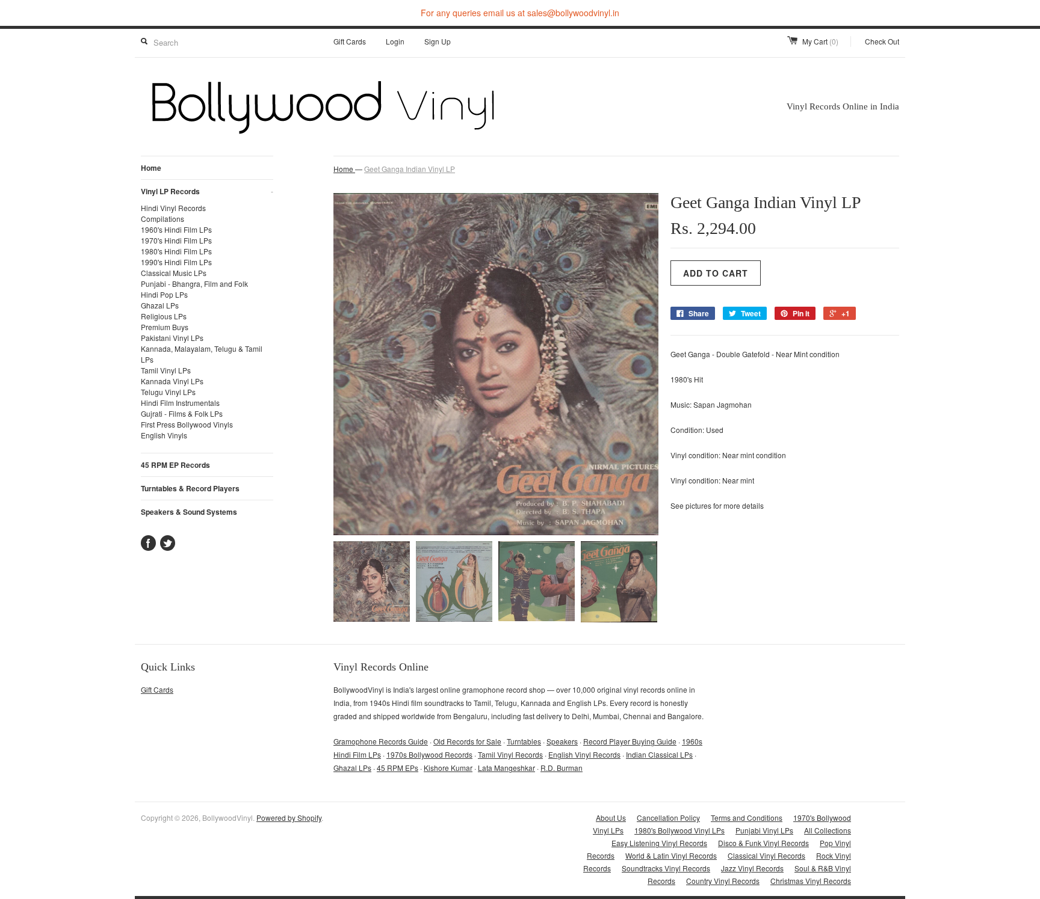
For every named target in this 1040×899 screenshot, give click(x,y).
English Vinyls (164, 435)
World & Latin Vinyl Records (671, 855)
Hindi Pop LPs (164, 294)
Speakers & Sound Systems (189, 511)
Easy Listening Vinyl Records (659, 843)
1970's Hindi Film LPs (176, 240)
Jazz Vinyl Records (752, 868)
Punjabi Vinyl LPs (764, 830)
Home (151, 167)
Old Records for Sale (467, 741)
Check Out (882, 41)
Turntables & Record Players (190, 488)
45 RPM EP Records (175, 464)
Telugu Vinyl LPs (168, 392)
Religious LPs (164, 316)
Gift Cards (349, 41)
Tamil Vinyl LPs (166, 370)
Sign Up (437, 41)
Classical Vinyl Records (766, 855)
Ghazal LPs (160, 305)
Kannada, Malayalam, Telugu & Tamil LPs (201, 353)
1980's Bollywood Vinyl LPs (679, 830)
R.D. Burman (561, 767)
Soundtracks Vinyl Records (666, 868)
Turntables (524, 741)
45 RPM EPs (397, 767)
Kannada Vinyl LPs (172, 381)
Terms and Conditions (746, 817)
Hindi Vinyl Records (173, 208)
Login (395, 41)
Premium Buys (164, 327)
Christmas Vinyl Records (810, 881)
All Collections (827, 830)
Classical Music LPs (173, 273)
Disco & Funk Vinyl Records (763, 843)
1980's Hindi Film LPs (176, 251)
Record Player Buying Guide (629, 741)
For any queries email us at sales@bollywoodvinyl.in (520, 13)
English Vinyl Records (584, 754)
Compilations (162, 218)
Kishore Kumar (448, 767)
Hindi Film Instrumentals (180, 402)
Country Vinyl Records (723, 881)
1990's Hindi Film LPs (176, 262)
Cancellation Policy (668, 817)
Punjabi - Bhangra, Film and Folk (194, 283)
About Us (611, 817)
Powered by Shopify (288, 817)
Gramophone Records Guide (380, 741)
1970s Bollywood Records (429, 754)
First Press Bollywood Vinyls (187, 424)
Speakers (562, 741)
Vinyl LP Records (207, 191)
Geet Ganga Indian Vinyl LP (409, 169)
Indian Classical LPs (659, 754)
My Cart (820, 41)
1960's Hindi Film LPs (176, 229)
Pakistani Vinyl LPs (172, 338)
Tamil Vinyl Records (510, 754)
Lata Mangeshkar (506, 767)
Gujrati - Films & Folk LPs (182, 413)
